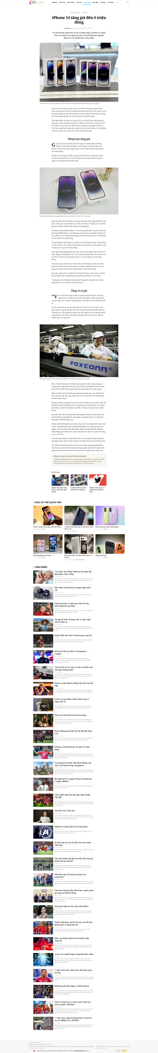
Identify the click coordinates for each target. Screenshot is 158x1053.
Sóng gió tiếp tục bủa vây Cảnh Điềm (72, 906)
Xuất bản (54, 2)
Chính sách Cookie (79, 1050)
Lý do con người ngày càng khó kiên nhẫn (74, 954)
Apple (99, 111)
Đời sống (95, 2)
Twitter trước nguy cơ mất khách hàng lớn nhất (97, 490)
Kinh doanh (70, 2)
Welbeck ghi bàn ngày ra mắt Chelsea (72, 986)
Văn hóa (79, 2)
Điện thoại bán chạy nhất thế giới (106, 527)
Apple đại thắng (100, 555)
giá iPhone (85, 224)
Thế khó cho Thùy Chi (65, 811)
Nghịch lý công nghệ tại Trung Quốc (71, 827)
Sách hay (62, 2)
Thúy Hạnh (67, 28)
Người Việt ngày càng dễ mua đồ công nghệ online (59, 490)
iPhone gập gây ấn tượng (42, 555)
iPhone (75, 108)
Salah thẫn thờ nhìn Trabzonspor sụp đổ (73, 635)
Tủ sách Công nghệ (59, 459)
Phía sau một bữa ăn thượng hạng (70, 715)
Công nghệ (87, 2)
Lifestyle (103, 2)
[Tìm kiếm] (127, 2)
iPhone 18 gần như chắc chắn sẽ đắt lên (47, 527)
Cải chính (111, 2)
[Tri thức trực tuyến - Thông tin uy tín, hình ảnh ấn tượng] (37, 2)
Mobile (85, 13)
